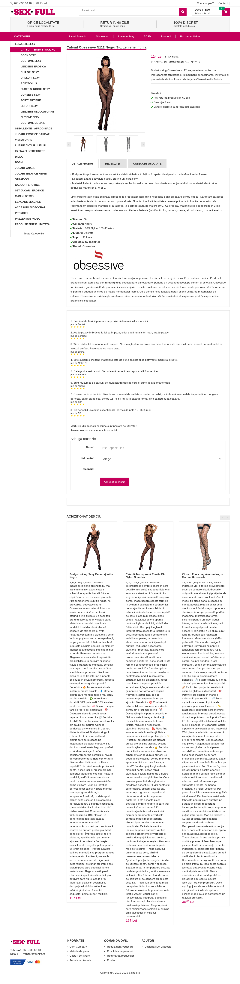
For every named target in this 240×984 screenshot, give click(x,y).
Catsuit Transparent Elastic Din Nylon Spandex (146, 576)
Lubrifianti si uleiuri (30, 145)
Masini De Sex (24, 196)
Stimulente (102, 36)
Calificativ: (87, 458)
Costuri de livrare (80, 955)
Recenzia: (88, 468)
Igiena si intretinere (30, 151)
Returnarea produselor (120, 955)
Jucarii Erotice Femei (31, 173)
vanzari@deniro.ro (34, 953)
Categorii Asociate (147, 163)
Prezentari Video (27, 218)
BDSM (19, 162)
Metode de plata (79, 951)
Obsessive (88, 246)
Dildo (19, 156)
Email (43, 3)
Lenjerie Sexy (25, 43)
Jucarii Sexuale (77, 36)
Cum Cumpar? (78, 946)
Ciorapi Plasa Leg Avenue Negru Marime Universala (202, 576)
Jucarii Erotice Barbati (32, 134)
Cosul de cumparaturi (120, 951)
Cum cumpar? (205, 3)
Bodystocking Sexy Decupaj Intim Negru (91, 576)
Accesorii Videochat (30, 207)
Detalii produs (83, 163)
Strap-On (22, 179)
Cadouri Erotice (27, 184)
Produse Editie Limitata (32, 224)
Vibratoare (23, 139)
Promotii (21, 213)
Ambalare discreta (80, 960)
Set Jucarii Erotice (29, 190)
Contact (223, 3)
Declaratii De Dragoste (158, 946)
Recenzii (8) (113, 163)
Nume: (90, 447)
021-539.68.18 (23, 3)
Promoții (166, 36)
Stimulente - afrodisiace (33, 128)
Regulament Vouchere (120, 946)
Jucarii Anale (25, 167)
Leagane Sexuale (28, 201)
